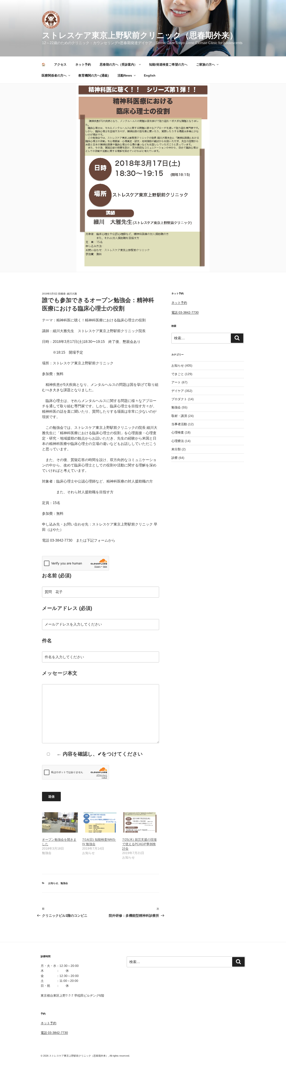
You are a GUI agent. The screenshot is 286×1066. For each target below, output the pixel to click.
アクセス (60, 64)
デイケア (177, 391)
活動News (125, 75)
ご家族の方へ (205, 64)
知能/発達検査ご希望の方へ (168, 64)
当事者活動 (179, 424)
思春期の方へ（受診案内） (118, 64)
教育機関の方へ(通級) (93, 75)
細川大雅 (72, 293)
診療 (174, 457)
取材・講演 (179, 416)
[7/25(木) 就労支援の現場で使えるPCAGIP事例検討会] (140, 822)
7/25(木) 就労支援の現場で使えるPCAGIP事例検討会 (139, 844)
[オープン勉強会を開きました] (60, 822)
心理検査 (177, 432)
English (150, 75)
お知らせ (53, 883)
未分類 (176, 449)
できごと (177, 374)
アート (176, 382)
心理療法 (177, 441)
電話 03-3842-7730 (185, 312)
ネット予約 (83, 64)
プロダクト (179, 399)
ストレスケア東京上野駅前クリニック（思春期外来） (140, 35)
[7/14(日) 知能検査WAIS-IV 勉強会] (100, 822)
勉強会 (64, 883)
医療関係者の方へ (54, 75)
